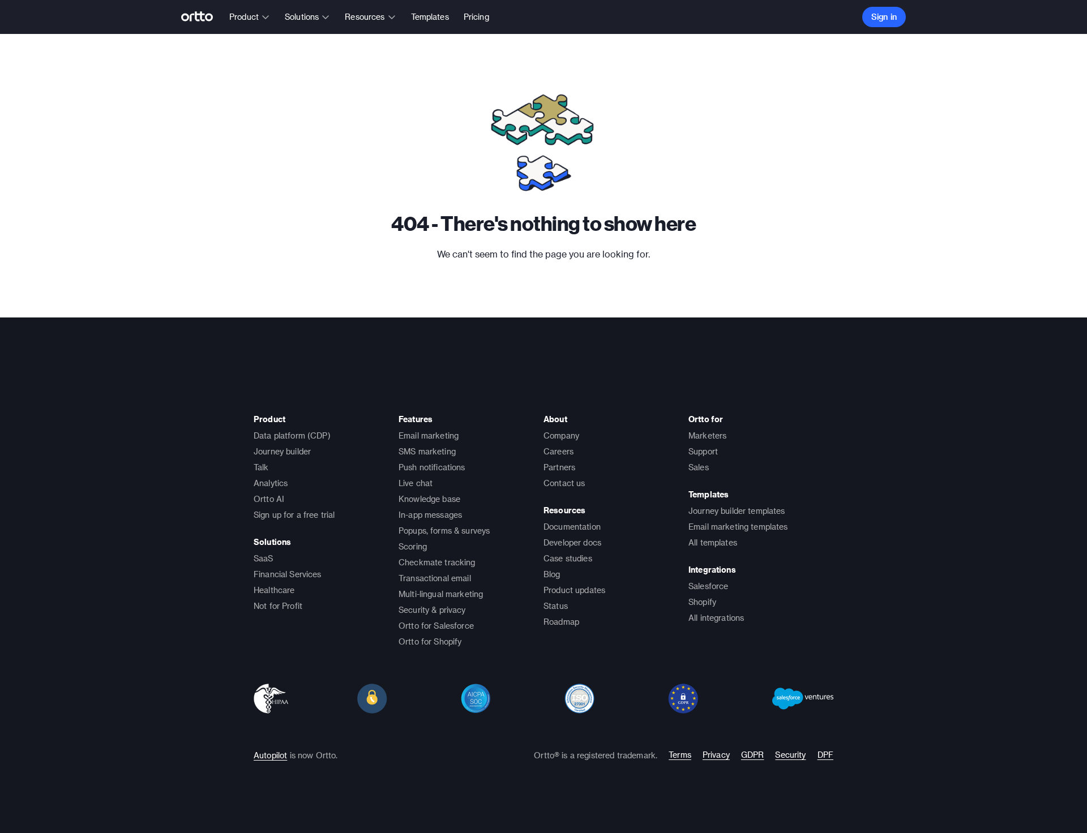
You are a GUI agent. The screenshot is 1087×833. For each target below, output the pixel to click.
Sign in (884, 17)
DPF (825, 754)
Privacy (716, 754)
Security (790, 754)
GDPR (752, 754)
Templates (430, 17)
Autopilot (270, 755)
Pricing (476, 17)
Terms (680, 754)
